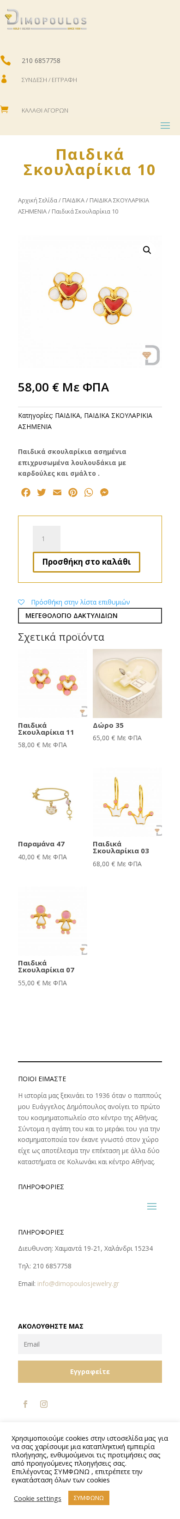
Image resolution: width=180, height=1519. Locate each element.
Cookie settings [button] (37, 1498)
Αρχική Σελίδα (37, 200)
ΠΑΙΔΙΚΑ (73, 200)
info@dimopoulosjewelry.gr (78, 1283)
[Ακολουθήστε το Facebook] (25, 1404)
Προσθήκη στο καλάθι (86, 561)
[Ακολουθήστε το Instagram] (43, 1404)
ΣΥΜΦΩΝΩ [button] (89, 1498)
